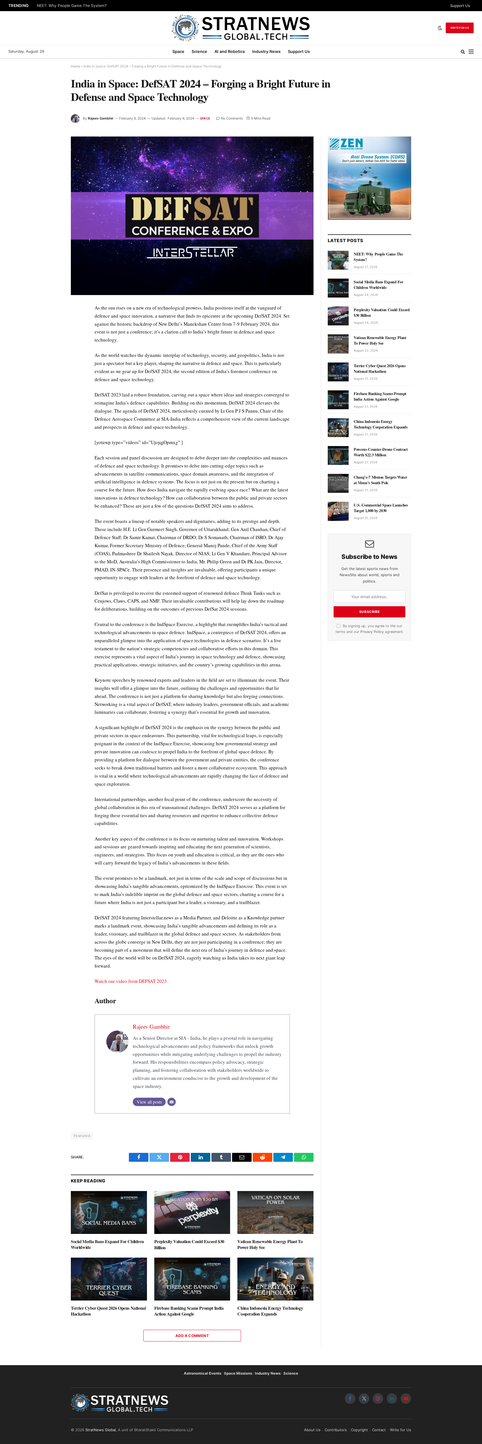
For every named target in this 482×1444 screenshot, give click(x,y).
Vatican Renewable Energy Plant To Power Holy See (270, 1244)
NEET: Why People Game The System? (72, 5)
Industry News (266, 51)
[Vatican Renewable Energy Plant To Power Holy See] (275, 1212)
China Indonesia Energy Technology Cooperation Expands (270, 1311)
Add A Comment (192, 1335)
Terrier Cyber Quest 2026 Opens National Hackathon (108, 1311)
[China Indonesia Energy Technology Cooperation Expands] (275, 1279)
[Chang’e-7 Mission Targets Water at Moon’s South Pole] (338, 483)
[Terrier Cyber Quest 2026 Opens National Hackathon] (109, 1279)
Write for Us (459, 27)
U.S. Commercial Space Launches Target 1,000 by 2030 (381, 507)
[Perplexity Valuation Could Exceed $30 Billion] (192, 1212)
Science (199, 51)
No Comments (232, 118)
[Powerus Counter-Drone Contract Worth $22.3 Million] (338, 455)
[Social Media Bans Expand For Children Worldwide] (109, 1212)
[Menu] (471, 51)
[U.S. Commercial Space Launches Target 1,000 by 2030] (338, 511)
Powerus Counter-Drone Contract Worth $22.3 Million (381, 452)
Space (178, 51)
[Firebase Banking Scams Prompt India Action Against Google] (192, 1279)
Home (75, 66)
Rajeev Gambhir (101, 118)
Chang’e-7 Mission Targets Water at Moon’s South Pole (380, 480)
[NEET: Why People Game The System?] (338, 260)
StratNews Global (100, 1430)
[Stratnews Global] (241, 28)
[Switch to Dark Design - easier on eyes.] (440, 28)
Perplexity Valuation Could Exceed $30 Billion (189, 1244)
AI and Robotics (230, 51)
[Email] (171, 1102)
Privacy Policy (372, 632)
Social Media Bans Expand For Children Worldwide (107, 1244)
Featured (82, 1135)
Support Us (460, 5)
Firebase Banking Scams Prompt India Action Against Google (189, 1311)
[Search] (463, 51)
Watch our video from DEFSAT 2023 (131, 981)
